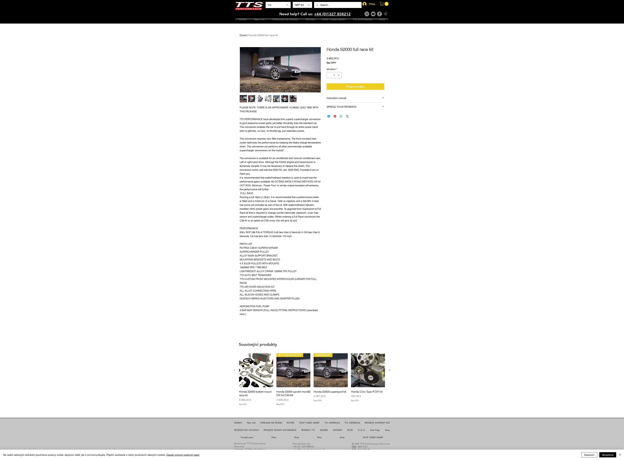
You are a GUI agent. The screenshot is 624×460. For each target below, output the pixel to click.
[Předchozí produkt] (234, 370)
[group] (312, 381)
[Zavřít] (620, 454)
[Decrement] (329, 75)
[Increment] (339, 75)
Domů (243, 35)
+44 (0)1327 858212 (332, 14)
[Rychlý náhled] (256, 370)
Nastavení (589, 454)
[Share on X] (347, 116)
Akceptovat (607, 454)
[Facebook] (379, 14)
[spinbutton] (334, 75)
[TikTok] (386, 14)
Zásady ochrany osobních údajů (182, 454)
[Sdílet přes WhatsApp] (341, 116)
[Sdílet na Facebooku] (329, 116)
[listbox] (302, 5)
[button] (302, 5)
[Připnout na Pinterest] (335, 116)
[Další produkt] (390, 370)
